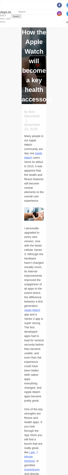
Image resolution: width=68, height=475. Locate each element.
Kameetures (32, 469)
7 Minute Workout (31, 457)
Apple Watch (32, 310)
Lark (32, 452)
